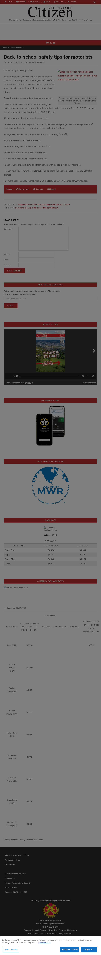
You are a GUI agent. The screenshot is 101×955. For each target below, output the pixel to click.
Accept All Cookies (70, 950)
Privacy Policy (44, 943)
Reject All (89, 950)
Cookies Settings (10, 950)
